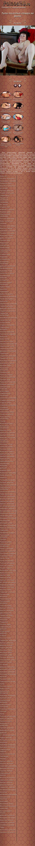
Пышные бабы (5, 679)
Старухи (3, 636)
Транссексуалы (6, 721)
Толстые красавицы (7, 226)
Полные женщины (7, 657)
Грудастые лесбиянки (4, 199)
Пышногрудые (5, 599)
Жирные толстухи (7, 587)
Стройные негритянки (4, 408)
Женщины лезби (6, 235)
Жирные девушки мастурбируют (18, 133)
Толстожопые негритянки (5, 418)
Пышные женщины (7, 233)
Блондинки (4, 280)
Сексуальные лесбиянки (5, 215)
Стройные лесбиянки (8, 405)
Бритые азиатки (6, 782)
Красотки (3, 289)
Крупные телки (5, 590)
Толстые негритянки (8, 716)
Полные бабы (5, 624)
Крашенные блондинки (4, 692)
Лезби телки (4, 248)
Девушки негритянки (8, 351)
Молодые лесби (6, 444)
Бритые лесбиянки (7, 435)
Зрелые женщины (7, 501)
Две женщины (5, 613)
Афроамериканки (7, 461)
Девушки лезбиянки (7, 266)
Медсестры (4, 243)
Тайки (2, 827)
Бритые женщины (7, 610)
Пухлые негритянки (7, 377)
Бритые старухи (6, 228)
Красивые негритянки (8, 318)
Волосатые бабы (6, 423)
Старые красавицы (7, 400)
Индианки (4, 257)
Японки (3, 759)
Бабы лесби (4, 339)
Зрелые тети (5, 459)
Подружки (4, 622)
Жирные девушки (7, 585)
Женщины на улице (7, 669)
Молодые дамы (6, 655)
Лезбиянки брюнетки (8, 513)
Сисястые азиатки (7, 822)
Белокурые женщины (8, 296)
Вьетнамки (4, 801)
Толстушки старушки (8, 553)
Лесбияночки (5, 521)
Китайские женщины (8, 790)
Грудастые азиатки (7, 787)
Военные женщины (7, 499)
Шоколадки (4, 391)
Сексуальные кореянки (5, 798)
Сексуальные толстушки (5, 251)
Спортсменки (5, 322)
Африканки (4, 292)
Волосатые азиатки (7, 778)
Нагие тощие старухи (6, 99)
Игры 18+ (3, 176)
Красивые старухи (7, 363)
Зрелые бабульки (7, 454)
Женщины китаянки (7, 818)
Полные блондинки (7, 179)
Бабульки (3, 336)
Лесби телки (5, 558)
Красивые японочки (7, 747)
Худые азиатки (5, 737)
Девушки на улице (7, 730)
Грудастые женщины (8, 356)
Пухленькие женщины (4, 536)
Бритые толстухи (6, 341)
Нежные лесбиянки (7, 528)
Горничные (4, 353)
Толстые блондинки (7, 334)
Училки (3, 421)
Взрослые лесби (6, 573)
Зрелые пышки (6, 662)
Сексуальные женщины (5, 701)
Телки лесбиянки (6, 561)
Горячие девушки (7, 728)
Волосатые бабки (7, 451)
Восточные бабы (6, 804)
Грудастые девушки (7, 311)
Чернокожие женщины (5, 464)
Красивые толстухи (7, 231)
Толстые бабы (5, 606)
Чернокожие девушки (8, 304)
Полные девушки (6, 482)
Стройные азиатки (7, 825)
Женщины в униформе (4, 724)
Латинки (3, 223)
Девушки (3, 468)
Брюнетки (4, 301)
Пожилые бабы (6, 183)
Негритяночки (5, 320)
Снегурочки (4, 245)
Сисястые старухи (7, 273)
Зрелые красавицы (7, 456)
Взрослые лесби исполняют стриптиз (6, 110)
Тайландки (4, 756)
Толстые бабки (6, 449)
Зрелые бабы (5, 575)
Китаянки (3, 792)
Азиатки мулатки (6, 764)
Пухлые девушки (6, 191)
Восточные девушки (8, 830)
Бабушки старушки (7, 508)
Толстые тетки (5, 638)
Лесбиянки (4, 202)
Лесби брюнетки (6, 268)
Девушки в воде (6, 645)
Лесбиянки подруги (7, 533)
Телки (2, 684)
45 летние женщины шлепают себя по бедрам (6, 134)
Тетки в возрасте (6, 414)
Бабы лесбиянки (6, 221)
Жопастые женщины (8, 473)
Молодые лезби (6, 523)
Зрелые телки (5, 578)
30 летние (4, 205)
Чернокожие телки (7, 346)
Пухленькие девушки (8, 485)
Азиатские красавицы (8, 766)
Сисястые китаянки (7, 754)
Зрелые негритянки (7, 433)
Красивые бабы (6, 650)
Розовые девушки (7, 384)
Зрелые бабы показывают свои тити (18, 110)
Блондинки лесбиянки (4, 263)
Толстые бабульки (7, 332)
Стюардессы (5, 259)
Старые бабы (5, 254)
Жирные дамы (5, 212)
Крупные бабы (5, 365)
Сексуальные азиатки (5, 774)
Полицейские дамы (7, 480)
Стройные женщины (8, 709)
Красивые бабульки (7, 186)
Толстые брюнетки (7, 219)
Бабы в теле (5, 689)
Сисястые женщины (8, 492)
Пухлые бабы (5, 240)
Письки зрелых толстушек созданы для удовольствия (18, 122)
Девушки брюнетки (7, 667)
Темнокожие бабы (7, 412)
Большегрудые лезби (8, 511)
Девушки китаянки (7, 768)
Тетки (2, 714)
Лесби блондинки (7, 299)
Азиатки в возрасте (7, 832)
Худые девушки (6, 648)
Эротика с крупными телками (17, 144)
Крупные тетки (5, 698)
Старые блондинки (7, 325)
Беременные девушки (5, 277)
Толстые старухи (6, 565)
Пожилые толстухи (7, 592)
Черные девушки (6, 306)
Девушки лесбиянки (7, 308)
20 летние (4, 664)
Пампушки (4, 530)
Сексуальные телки (7, 681)
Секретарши (5, 195)
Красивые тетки (6, 271)
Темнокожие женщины (5, 328)
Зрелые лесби (5, 430)
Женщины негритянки (4, 441)
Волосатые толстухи (8, 570)
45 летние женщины (8, 582)
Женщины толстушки (8, 518)
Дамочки (3, 733)
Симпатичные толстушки (5, 706)
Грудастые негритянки (4, 314)
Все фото (17, 23)
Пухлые (3, 539)
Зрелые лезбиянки (7, 504)
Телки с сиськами (6, 549)
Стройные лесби (6, 556)
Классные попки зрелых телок (6, 121)
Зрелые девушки (6, 719)
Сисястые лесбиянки (8, 398)
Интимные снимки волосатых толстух (18, 99)
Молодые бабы (6, 652)
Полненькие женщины (4, 595)
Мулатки (3, 677)
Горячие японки (6, 771)
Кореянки (3, 742)
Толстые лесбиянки (7, 496)
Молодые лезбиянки (8, 525)
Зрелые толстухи (6, 608)
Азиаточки (4, 808)
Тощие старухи (6, 568)
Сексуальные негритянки (5, 545)
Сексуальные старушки (5, 388)
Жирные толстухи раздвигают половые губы (6, 145)
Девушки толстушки (7, 437)
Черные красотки (6, 349)
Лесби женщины (6, 516)
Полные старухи (6, 375)
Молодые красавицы (8, 674)
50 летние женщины (8, 506)
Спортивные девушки (5, 632)
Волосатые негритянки (4, 427)
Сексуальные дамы (7, 660)
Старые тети (5, 207)
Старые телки (5, 403)
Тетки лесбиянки (6, 494)
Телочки (3, 711)
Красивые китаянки (7, 745)
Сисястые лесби (6, 447)
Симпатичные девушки (5, 628)
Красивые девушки (7, 672)
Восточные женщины (8, 806)
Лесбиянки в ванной (8, 181)
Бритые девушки (6, 643)
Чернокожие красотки (8, 344)
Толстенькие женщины (5, 602)
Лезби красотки (6, 475)
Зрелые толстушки (7, 580)
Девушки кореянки (7, 815)
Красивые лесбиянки (8, 361)
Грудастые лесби (6, 358)
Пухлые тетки (5, 379)
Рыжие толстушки (7, 193)
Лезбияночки (5, 372)
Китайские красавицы (8, 794)
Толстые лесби (6, 686)
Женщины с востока (8, 740)
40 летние (4, 188)
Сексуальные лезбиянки (5, 488)
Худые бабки (5, 287)
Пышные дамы (6, 542)
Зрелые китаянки (6, 780)
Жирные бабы (5, 470)
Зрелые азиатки (6, 761)
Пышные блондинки (8, 382)
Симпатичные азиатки (5, 750)
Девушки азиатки (6, 785)
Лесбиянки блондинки (4, 369)
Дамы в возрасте (6, 238)
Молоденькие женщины (5, 619)
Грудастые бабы (6, 615)
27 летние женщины (8, 735)
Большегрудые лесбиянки (6, 283)
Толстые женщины (7, 563)
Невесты (3, 478)
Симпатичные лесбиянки (5, 394)
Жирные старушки (7, 209)
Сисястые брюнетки (7, 551)
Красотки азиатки (6, 820)
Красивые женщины (8, 695)
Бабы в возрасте (6, 294)
